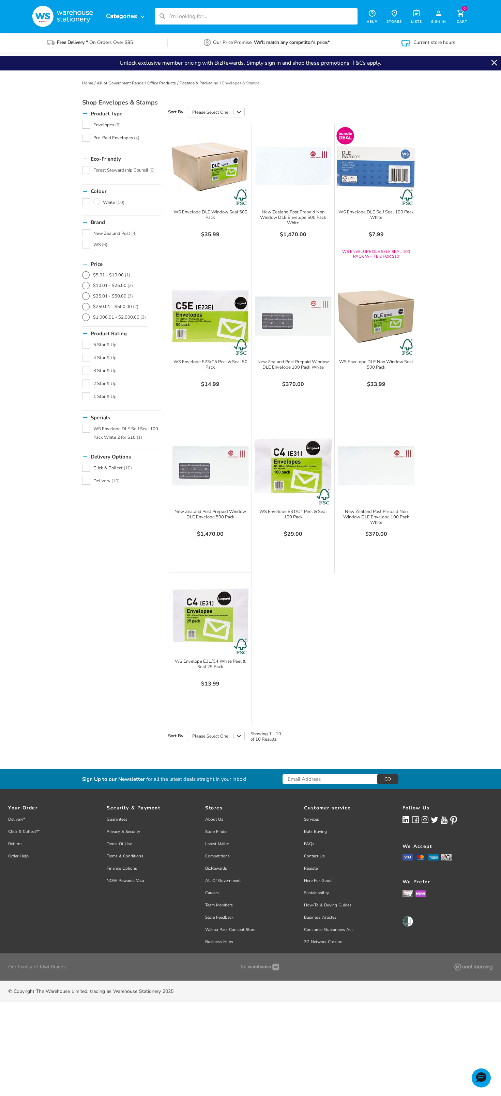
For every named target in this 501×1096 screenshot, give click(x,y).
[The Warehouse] (260, 967)
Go (387, 779)
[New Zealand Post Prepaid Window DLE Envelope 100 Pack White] (293, 316)
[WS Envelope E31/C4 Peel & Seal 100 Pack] (293, 465)
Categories (126, 16)
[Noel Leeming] (473, 967)
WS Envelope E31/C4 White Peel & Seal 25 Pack (210, 664)
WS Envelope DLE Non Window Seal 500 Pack (376, 364)
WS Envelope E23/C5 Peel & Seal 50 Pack (210, 364)
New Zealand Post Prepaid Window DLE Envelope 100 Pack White (293, 364)
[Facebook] (415, 819)
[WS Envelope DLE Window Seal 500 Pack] (210, 166)
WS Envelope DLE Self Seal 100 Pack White (376, 215)
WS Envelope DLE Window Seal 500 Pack (210, 215)
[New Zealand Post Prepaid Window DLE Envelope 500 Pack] (210, 465)
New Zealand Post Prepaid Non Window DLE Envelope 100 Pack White (376, 517)
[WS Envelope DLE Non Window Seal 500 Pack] (376, 316)
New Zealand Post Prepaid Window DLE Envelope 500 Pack (210, 514)
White (113, 202)
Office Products (161, 83)
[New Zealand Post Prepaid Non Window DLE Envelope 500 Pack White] (293, 166)
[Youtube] (444, 820)
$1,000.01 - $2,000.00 (119, 317)
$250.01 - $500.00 (115, 307)
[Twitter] (434, 819)
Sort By (175, 112)
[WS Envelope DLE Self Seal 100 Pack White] (376, 166)
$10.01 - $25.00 (113, 286)
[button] (481, 1077)
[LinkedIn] (406, 819)
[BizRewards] (408, 893)
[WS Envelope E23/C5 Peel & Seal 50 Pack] (210, 316)
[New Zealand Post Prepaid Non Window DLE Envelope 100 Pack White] (376, 465)
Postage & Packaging (199, 83)
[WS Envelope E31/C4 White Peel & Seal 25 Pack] (210, 615)
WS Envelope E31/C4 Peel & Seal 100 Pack (293, 514)
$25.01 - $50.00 (113, 296)
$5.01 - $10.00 (111, 275)
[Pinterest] (453, 820)
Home (87, 83)
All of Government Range (120, 83)
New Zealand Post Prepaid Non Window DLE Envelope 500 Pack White (293, 217)
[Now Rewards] (420, 893)
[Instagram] (425, 819)
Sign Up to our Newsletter (113, 779)
